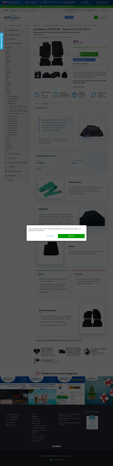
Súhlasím (71, 236)
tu (44, 230)
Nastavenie (50, 236)
